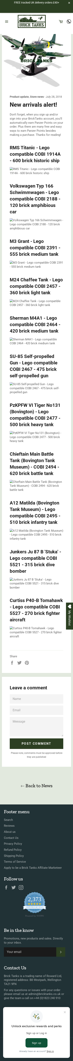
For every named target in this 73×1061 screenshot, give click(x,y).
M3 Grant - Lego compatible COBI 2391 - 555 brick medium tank (35, 248)
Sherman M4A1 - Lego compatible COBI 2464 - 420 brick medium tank (35, 324)
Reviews (9, 826)
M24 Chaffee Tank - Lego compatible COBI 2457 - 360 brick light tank (36, 286)
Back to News (39, 785)
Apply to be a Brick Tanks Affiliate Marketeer (33, 868)
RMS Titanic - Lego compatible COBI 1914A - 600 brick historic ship (35, 154)
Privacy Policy (13, 843)
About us (10, 832)
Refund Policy (13, 850)
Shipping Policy (14, 856)
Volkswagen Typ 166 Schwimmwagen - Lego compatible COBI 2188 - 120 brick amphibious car (35, 199)
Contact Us (11, 838)
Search (8, 820)
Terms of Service (15, 861)
